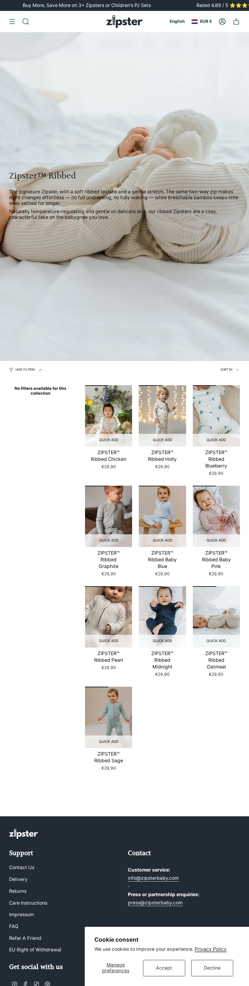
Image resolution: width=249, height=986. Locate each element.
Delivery (18, 879)
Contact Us (21, 867)
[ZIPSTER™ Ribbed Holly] (162, 416)
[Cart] (236, 22)
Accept (164, 968)
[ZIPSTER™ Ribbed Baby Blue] (162, 516)
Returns (17, 891)
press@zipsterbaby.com (155, 903)
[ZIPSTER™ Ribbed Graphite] (108, 516)
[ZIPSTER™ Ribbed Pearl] (108, 617)
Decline (212, 968)
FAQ (13, 926)
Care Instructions (28, 903)
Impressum (21, 914)
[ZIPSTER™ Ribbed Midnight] (162, 617)
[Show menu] (12, 22)
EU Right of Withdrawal (35, 950)
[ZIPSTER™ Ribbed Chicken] (108, 416)
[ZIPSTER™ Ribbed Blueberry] (216, 416)
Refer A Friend (25, 938)
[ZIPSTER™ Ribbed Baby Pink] (216, 516)
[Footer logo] (23, 834)
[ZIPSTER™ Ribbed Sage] (108, 717)
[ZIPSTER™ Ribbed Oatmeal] (216, 617)
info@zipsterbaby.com (153, 878)
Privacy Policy (211, 949)
